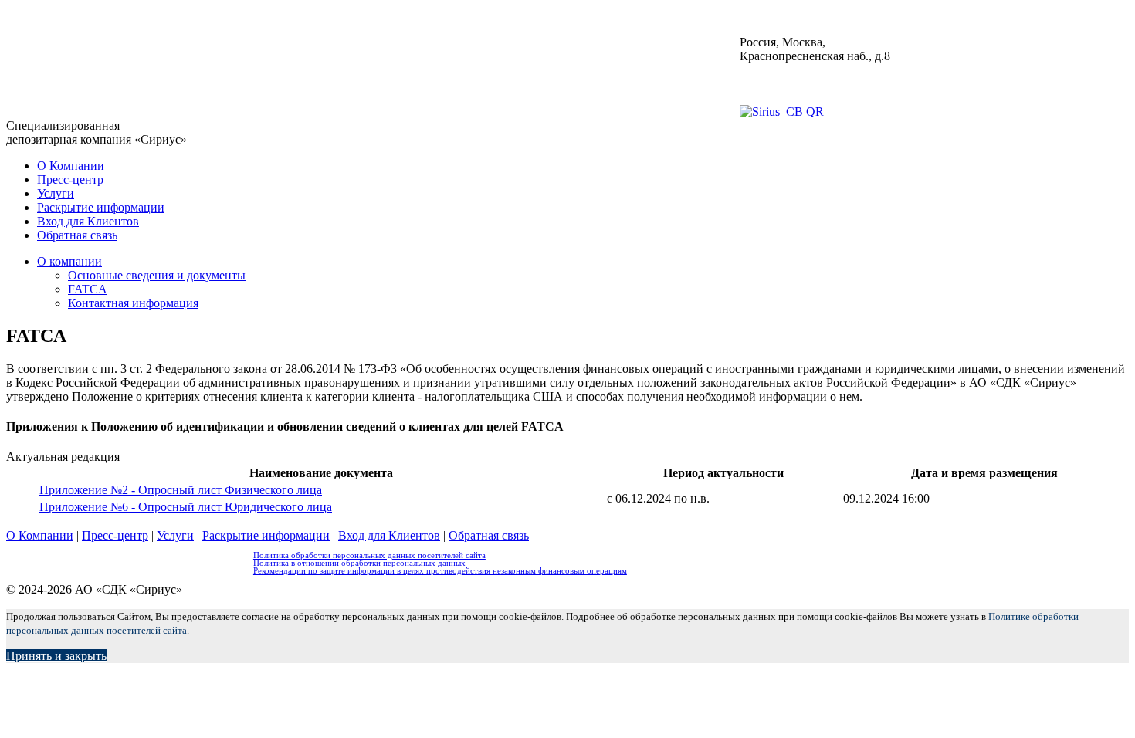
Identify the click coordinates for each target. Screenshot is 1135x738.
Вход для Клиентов (88, 221)
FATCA (87, 289)
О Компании (70, 165)
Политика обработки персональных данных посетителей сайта (369, 555)
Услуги (55, 193)
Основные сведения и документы (157, 275)
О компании (69, 261)
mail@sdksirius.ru (784, 83)
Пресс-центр (70, 179)
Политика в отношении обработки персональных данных (359, 562)
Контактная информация (133, 303)
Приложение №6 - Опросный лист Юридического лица (185, 506)
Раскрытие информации (100, 207)
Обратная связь (77, 235)
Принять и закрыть (56, 655)
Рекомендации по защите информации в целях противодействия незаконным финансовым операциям (440, 570)
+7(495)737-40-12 (785, 69)
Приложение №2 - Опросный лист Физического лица (180, 489)
